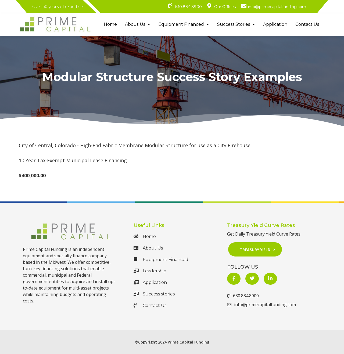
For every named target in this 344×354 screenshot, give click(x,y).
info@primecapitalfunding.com (265, 305)
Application (275, 24)
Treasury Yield (255, 249)
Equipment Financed (181, 24)
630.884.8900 (246, 296)
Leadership (154, 270)
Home (110, 24)
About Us (135, 24)
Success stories (159, 294)
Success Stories (234, 24)
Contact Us (307, 24)
